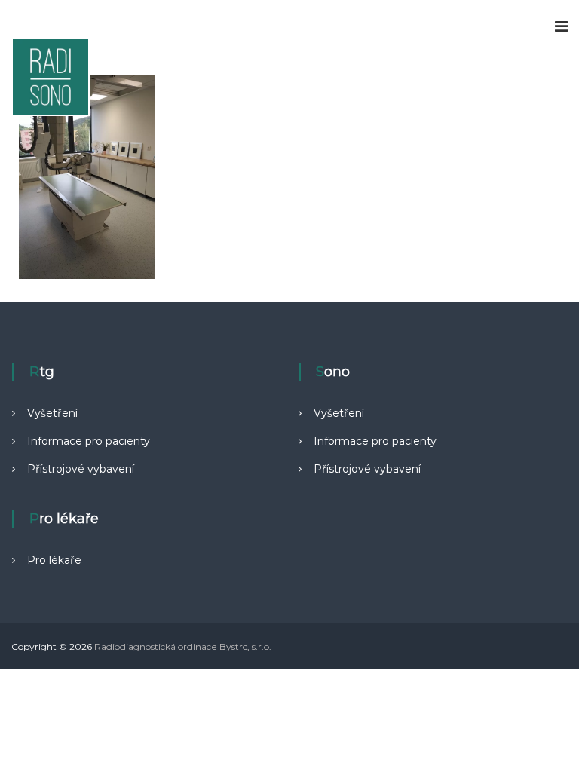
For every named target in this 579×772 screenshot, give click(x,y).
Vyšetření (52, 413)
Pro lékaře (54, 560)
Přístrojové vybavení (80, 469)
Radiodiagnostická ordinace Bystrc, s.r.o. (182, 646)
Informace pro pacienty (88, 441)
